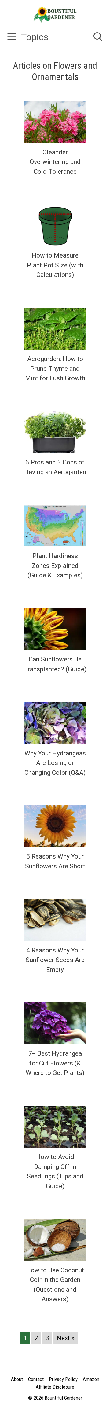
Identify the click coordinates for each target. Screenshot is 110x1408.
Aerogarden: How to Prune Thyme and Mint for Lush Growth (55, 368)
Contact (36, 1379)
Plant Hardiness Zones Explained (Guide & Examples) (55, 565)
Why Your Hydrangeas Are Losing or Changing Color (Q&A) (55, 763)
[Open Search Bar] (98, 37)
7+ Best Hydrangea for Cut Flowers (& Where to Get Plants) (55, 1063)
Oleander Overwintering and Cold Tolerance (55, 162)
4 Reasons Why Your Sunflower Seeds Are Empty (55, 960)
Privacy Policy (63, 1379)
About (17, 1379)
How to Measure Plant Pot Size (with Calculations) (55, 265)
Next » (66, 1338)
